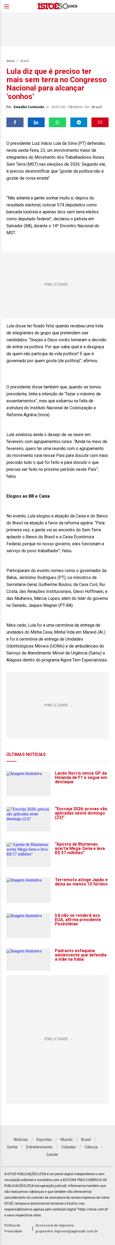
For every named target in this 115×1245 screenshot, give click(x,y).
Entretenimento (39, 1147)
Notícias (21, 1139)
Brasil (25, 61)
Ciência (91, 1147)
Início (10, 61)
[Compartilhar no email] (100, 122)
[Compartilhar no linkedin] (36, 122)
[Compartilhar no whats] (57, 122)
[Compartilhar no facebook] (15, 122)
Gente (12, 1147)
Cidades (68, 1147)
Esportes (44, 1139)
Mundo (66, 1139)
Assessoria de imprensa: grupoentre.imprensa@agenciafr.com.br (66, 1228)
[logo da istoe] (57, 6)
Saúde (52, 1154)
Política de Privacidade (13, 1228)
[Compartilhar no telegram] (78, 122)
